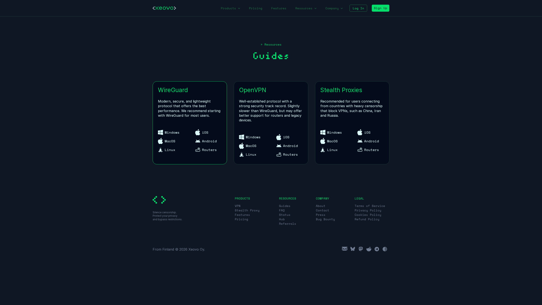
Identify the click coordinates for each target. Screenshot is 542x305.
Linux (170, 149)
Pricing (255, 8)
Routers (209, 149)
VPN (238, 206)
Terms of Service (370, 206)
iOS (205, 132)
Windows (172, 132)
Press (320, 214)
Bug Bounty (325, 219)
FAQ (282, 210)
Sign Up (380, 8)
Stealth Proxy (247, 210)
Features (278, 8)
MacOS (170, 141)
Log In (358, 8)
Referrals (287, 223)
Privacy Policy (368, 210)
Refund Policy (367, 219)
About (320, 206)
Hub (282, 219)
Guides (284, 206)
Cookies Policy (368, 214)
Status (284, 214)
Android (209, 141)
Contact (322, 210)
